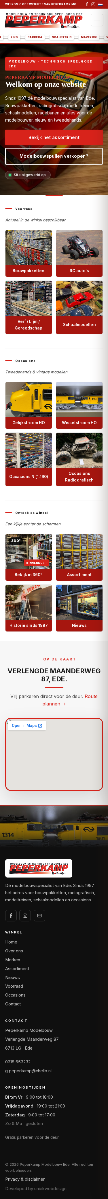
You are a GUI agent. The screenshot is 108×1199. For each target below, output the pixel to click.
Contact (13, 1004)
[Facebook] (87, 4)
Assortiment (17, 968)
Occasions (15, 995)
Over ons (14, 951)
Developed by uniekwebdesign (36, 1188)
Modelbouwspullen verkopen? (54, 156)
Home (11, 942)
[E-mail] (39, 915)
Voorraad (14, 986)
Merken (12, 959)
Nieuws (12, 977)
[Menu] (97, 20)
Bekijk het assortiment (54, 137)
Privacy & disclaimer (25, 1179)
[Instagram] (93, 4)
